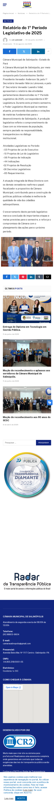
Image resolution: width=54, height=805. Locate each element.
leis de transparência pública (30, 762)
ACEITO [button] (21, 798)
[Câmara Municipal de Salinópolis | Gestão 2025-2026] (27, 4)
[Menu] (5, 4)
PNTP (16, 771)
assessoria (35, 756)
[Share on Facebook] (9, 51)
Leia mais (27, 790)
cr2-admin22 (17, 40)
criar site (21, 753)
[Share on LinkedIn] (38, 51)
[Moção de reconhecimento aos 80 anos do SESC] (27, 399)
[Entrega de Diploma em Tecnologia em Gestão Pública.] (27, 309)
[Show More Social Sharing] (48, 51)
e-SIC (15, 671)
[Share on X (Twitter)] (24, 51)
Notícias (8, 21)
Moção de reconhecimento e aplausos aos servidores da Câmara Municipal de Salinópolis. (26, 373)
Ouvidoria (7, 671)
